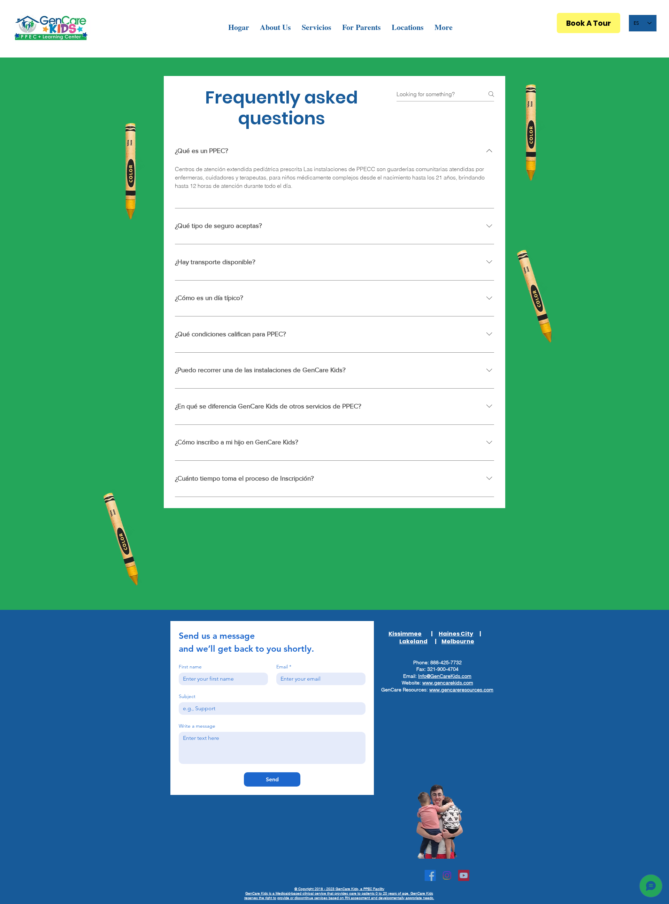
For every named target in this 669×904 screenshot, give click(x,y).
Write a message (197, 726)
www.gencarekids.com (447, 683)
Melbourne (457, 641)
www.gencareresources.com (461, 690)
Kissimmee (405, 634)
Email (283, 667)
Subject (187, 696)
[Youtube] (455, 875)
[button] (275, 27)
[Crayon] (529, 132)
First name (190, 667)
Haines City (456, 634)
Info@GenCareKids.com (444, 676)
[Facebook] (422, 875)
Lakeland (413, 641)
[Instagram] (438, 875)
